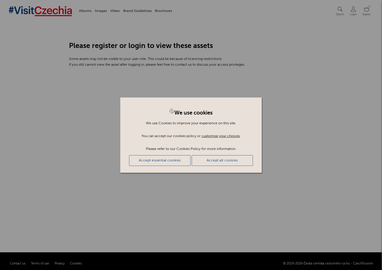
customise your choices (221, 136)
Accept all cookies (222, 160)
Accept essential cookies (160, 160)
